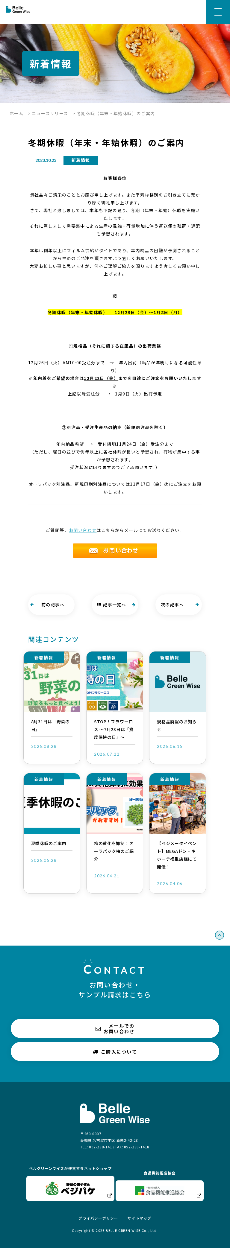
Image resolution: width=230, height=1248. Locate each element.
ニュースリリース (50, 113)
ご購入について (119, 1051)
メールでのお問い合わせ (119, 1028)
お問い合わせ (82, 530)
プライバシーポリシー (98, 1217)
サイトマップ (139, 1217)
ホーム (16, 113)
